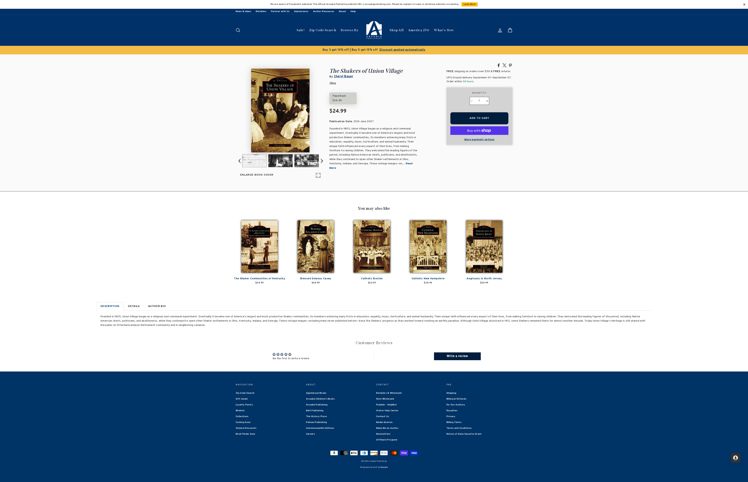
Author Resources (323, 11)
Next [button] (321, 160)
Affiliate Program (386, 439)
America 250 (418, 30)
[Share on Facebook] (499, 65)
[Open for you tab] (735, 458)
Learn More (470, 4)
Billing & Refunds (456, 399)
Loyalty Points (244, 404)
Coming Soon (243, 422)
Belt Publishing (315, 410)
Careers (310, 434)
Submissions (301, 11)
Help (353, 11)
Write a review (457, 356)
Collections (242, 416)
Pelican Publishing (316, 422)
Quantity (479, 93)
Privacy (450, 416)
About (342, 11)
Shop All (397, 30)
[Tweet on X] (504, 65)
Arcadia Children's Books (320, 399)
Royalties (452, 410)
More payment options (479, 139)
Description (110, 306)
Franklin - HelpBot (386, 404)
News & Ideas (243, 11)
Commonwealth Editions (320, 428)
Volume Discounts (246, 428)
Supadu (384, 467)
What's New (444, 30)
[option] (374, 50)
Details (133, 306)
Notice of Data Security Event (464, 434)
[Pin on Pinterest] (510, 65)
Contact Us (382, 416)
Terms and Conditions (459, 428)
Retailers (261, 11)
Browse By (349, 30)
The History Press (316, 416)
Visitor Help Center (387, 410)
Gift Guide (242, 399)
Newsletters (383, 434)
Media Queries (384, 422)
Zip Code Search (322, 30)
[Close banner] (744, 4)
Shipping (451, 393)
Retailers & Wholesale (389, 393)
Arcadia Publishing (317, 404)
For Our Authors (455, 404)
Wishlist (240, 410)
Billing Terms (454, 422)
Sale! (301, 30)
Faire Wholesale (385, 399)
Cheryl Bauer (343, 77)
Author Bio (157, 306)
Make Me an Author (387, 428)
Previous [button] (239, 160)
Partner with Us (280, 11)
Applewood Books (316, 393)
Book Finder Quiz (245, 434)
